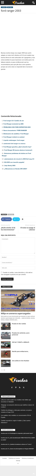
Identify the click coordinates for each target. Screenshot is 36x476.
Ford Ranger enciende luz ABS (13, 124)
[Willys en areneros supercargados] (18, 300)
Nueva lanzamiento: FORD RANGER (15, 130)
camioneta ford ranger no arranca (14, 143)
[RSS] (20, 387)
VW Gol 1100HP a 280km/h (20, 342)
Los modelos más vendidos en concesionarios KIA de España (16, 416)
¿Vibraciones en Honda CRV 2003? (15, 169)
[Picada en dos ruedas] (6, 326)
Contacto (4, 458)
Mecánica (10, 7)
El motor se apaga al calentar (28, 229)
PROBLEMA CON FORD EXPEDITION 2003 (17, 127)
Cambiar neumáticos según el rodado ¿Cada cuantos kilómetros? (15, 421)
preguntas (10, 214)
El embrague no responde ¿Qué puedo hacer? (21, 433)
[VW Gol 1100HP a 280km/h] (6, 344)
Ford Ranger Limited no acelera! (14, 137)
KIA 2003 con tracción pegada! (14, 162)
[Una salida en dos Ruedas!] (6, 363)
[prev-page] (2, 370)
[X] (24, 387)
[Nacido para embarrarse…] (6, 354)
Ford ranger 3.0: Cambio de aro (13, 120)
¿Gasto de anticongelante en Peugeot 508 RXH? (22, 448)
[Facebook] (12, 387)
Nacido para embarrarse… (20, 351)
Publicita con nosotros (14, 458)
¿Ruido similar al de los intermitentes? (8, 229)
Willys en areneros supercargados (15, 313)
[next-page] (4, 370)
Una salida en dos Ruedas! (20, 361)
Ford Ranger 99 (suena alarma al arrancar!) (18, 150)
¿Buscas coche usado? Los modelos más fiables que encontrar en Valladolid (16, 400)
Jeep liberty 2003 (9, 165)
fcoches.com (4, 433)
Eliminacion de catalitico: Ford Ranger (16, 133)
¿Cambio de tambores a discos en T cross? (21, 444)
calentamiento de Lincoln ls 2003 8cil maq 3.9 (19, 159)
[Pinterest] (16, 387)
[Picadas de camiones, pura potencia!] (6, 335)
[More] (23, 219)
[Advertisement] (18, 33)
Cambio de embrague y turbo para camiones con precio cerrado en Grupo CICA (16, 411)
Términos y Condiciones (28, 458)
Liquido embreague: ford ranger (13, 140)
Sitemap (18, 460)
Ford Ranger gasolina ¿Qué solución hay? (17, 147)
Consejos (4, 7)
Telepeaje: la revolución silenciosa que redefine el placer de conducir (17, 406)
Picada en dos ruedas (19, 324)
